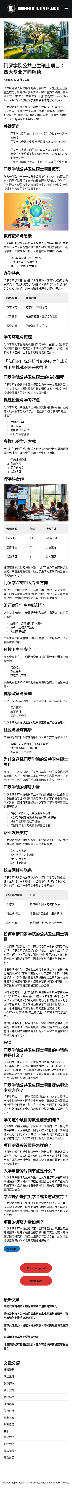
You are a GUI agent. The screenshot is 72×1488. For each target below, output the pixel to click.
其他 (6, 1431)
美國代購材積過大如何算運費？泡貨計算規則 (30, 1306)
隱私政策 (9, 1457)
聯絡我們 (9, 1444)
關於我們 (9, 1437)
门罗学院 (9, 107)
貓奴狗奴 (9, 1383)
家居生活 (9, 1376)
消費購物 (9, 1404)
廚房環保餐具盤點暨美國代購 (21, 1337)
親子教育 (11, 1248)
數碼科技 (9, 1397)
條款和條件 (10, 1450)
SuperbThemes (61, 1482)
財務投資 (9, 1424)
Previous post (36, 1268)
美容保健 (9, 1410)
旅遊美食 (9, 1417)
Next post (36, 1281)
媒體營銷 (9, 1369)
